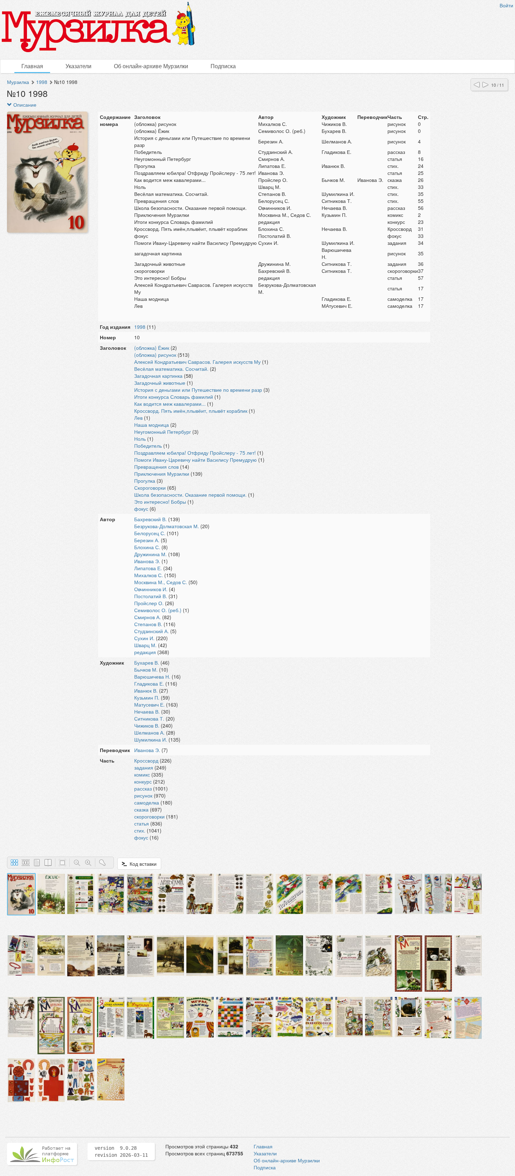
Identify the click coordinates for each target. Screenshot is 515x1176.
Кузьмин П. (146, 697)
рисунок (143, 795)
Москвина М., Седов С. (160, 582)
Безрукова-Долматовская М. (166, 526)
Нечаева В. (147, 711)
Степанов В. (148, 624)
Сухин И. (144, 638)
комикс (142, 774)
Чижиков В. (146, 725)
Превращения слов (156, 466)
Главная (32, 66)
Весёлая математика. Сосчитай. (171, 368)
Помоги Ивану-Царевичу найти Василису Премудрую (195, 459)
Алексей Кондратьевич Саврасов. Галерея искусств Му (197, 361)
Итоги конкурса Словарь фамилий (173, 396)
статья (141, 823)
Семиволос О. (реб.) (157, 610)
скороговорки (149, 816)
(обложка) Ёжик (151, 347)
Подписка (223, 66)
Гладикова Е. (149, 683)
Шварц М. (145, 645)
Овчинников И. (150, 589)
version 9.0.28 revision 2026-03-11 (121, 1151)
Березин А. (146, 540)
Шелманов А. (149, 732)
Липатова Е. (148, 568)
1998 (41, 81)
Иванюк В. (146, 690)
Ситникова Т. (149, 718)
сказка (141, 809)
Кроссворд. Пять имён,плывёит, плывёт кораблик (190, 410)
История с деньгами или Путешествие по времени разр (198, 389)
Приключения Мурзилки (161, 473)
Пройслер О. (149, 603)
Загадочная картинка (158, 375)
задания (143, 767)
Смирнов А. (147, 617)
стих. (139, 830)
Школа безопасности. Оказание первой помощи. (190, 494)
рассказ (143, 788)
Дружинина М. (150, 554)
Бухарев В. (146, 662)
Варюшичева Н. (152, 676)
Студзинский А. (151, 631)
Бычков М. (146, 669)
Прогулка (144, 480)
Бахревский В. (150, 519)
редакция (145, 652)
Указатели (78, 66)
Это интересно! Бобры (160, 501)
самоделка (146, 802)
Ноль (140, 438)
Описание (24, 104)
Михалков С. (148, 575)
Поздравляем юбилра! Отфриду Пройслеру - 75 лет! (195, 452)
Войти (506, 5)
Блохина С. (147, 547)
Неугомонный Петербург (162, 431)
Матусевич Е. (149, 704)
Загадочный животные (159, 382)
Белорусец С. (149, 533)
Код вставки (142, 863)
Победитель (148, 445)
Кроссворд (146, 760)
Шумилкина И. (150, 739)
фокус (141, 508)
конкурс (143, 781)
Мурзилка (18, 81)
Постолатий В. (150, 596)
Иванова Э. (147, 561)
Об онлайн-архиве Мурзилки (151, 66)
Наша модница (151, 424)
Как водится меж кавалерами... (170, 403)
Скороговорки (150, 487)
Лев (138, 417)
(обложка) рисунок (155, 354)
